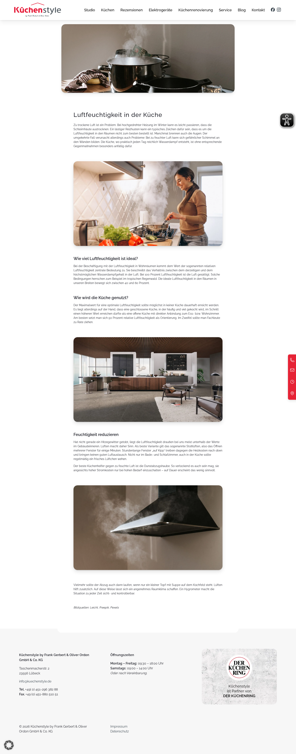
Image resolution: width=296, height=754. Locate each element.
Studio (89, 10)
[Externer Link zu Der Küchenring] (239, 681)
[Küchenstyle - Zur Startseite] (37, 10)
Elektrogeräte (160, 10)
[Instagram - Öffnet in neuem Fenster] (279, 10)
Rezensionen (131, 10)
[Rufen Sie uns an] (292, 361)
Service (225, 10)
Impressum (118, 726)
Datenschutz (119, 731)
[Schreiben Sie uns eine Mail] (292, 371)
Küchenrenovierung (195, 10)
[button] (9, 745)
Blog (242, 10)
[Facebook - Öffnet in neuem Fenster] (273, 10)
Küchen (107, 10)
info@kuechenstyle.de (35, 681)
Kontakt (258, 10)
